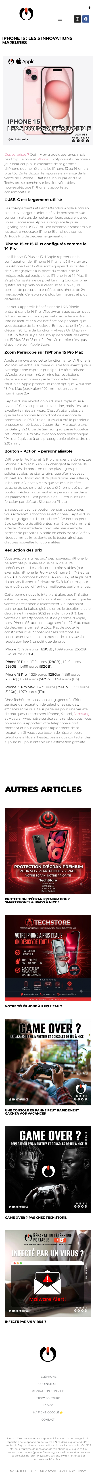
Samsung (82, 714)
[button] (59, 19)
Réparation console (48, 1391)
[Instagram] (77, 19)
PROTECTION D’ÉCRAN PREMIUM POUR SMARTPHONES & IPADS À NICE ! (37, 900)
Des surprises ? (16, 154)
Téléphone (47, 1376)
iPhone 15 (44, 159)
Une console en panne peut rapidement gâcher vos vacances (42, 1111)
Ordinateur (47, 1383)
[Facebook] (85, 19)
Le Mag (48, 1405)
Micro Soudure (48, 1398)
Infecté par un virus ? (25, 1322)
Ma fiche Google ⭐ (48, 1412)
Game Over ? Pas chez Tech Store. (36, 1218)
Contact (48, 1419)
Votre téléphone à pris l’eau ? (33, 1006)
